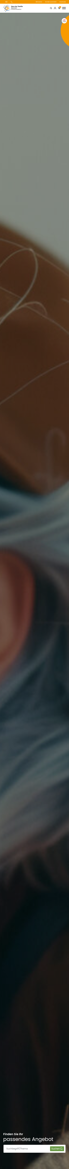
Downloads (63, 2)
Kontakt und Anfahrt (51, 2)
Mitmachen (39, 2)
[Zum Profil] (55, 8)
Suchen (55, 1148)
